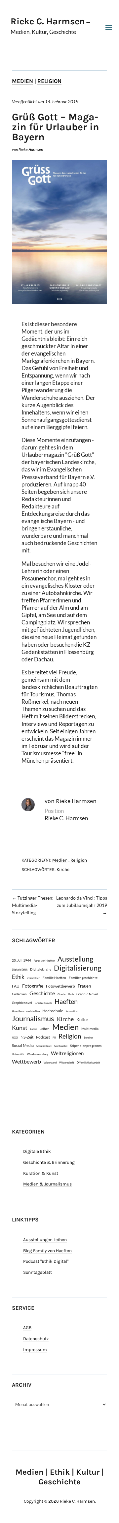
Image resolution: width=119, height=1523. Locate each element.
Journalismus (33, 1018)
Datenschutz (36, 1338)
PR (54, 1037)
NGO (15, 1037)
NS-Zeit (26, 1037)
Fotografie (32, 986)
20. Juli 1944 (21, 960)
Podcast (43, 1037)
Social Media (23, 1045)
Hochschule (52, 1010)
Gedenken (19, 994)
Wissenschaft (66, 1062)
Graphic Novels (43, 1003)
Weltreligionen (67, 1053)
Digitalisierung (77, 968)
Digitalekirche (40, 969)
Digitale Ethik (19, 969)
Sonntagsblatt (44, 1046)
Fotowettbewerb (60, 986)
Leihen (45, 1029)
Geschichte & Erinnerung (49, 1162)
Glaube (61, 994)
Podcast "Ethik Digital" (45, 1261)
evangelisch (33, 978)
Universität (18, 1054)
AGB (27, 1327)
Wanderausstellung (37, 1054)
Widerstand (50, 1062)
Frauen (84, 986)
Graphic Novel (87, 994)
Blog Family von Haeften (47, 1250)
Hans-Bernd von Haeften (26, 1011)
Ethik (18, 976)
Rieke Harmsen (31, 149)
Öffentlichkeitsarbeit (88, 1062)
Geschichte (42, 993)
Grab (71, 994)
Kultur (82, 1019)
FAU (16, 986)
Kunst (19, 1027)
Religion (49, 81)
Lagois (33, 1029)
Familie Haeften (54, 978)
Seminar (88, 1037)
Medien (22, 81)
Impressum (35, 1349)
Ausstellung (75, 959)
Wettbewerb (26, 1061)
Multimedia (90, 1029)
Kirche (63, 869)
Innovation (71, 1011)
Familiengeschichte (83, 978)
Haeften (66, 1001)
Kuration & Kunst (40, 1173)
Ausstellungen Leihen (45, 1239)
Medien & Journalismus (47, 1183)
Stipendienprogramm (85, 1046)
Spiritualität (60, 1046)
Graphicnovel (22, 1003)
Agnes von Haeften (44, 960)
